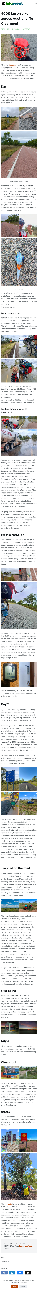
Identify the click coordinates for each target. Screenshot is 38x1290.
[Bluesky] (20, 1272)
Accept (15, 1286)
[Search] (36, 3)
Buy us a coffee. (25, 1246)
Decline (23, 1286)
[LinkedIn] (12, 1272)
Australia (26, 29)
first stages (13, 65)
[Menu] (33, 3)
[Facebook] (4, 1272)
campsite (8, 1204)
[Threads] (28, 1272)
